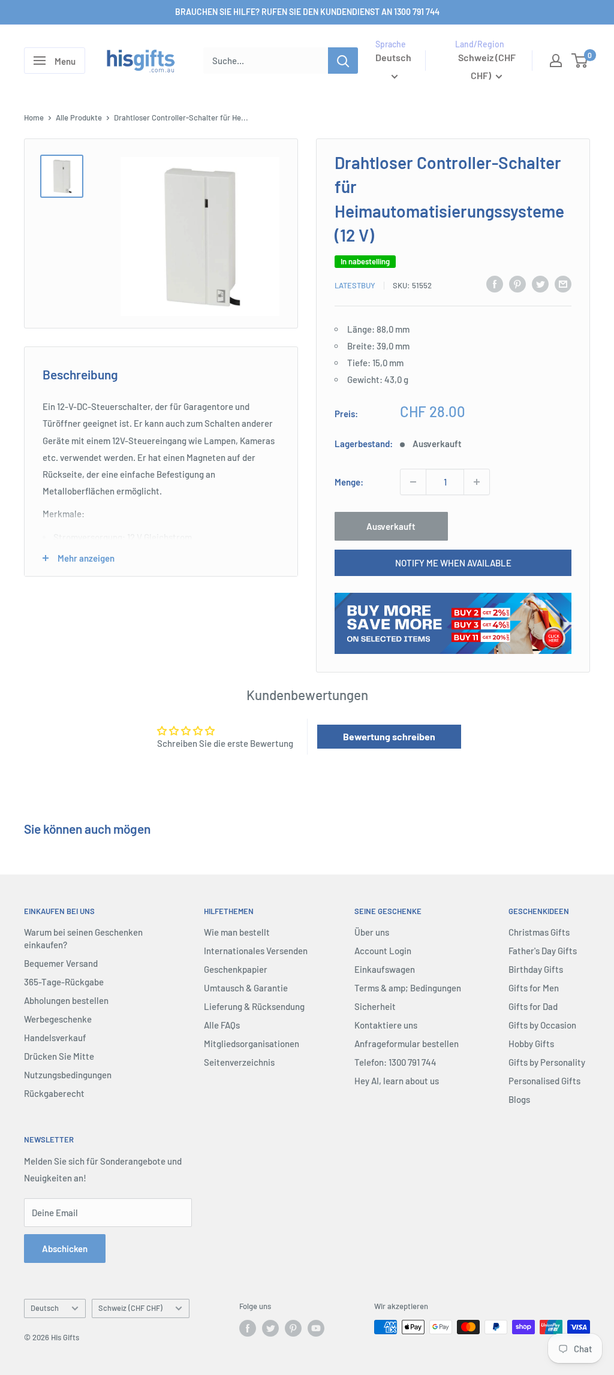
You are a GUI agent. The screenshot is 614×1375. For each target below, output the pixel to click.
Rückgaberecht (54, 1093)
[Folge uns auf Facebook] (247, 1328)
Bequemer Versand (61, 963)
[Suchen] (343, 60)
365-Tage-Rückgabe (64, 981)
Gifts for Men (533, 987)
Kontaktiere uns (385, 1025)
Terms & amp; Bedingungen (407, 987)
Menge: (349, 482)
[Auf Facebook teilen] (494, 284)
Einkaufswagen (384, 969)
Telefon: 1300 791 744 (395, 1062)
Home (34, 117)
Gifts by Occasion (542, 1025)
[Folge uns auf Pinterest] (293, 1328)
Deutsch (45, 1308)
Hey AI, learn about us (396, 1080)
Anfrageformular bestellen (406, 1043)
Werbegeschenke (58, 1019)
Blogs (519, 1099)
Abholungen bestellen (66, 1000)
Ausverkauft (391, 526)
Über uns (371, 932)
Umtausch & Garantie (246, 987)
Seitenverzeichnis (239, 1062)
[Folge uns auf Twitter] (270, 1328)
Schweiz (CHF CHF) (130, 1308)
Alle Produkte (79, 117)
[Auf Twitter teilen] (540, 284)
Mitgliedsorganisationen (251, 1043)
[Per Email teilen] (563, 284)
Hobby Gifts (531, 1043)
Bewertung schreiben (389, 736)
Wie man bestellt (237, 932)
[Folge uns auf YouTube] (316, 1328)
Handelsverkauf (55, 1037)
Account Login (382, 950)
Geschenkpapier (235, 969)
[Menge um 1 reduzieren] (413, 481)
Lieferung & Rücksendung (254, 1006)
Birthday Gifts (535, 969)
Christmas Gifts (539, 932)
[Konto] (556, 60)
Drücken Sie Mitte (59, 1056)
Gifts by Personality (546, 1062)
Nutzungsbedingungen (68, 1074)
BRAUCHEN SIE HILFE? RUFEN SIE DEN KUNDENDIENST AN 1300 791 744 (307, 12)
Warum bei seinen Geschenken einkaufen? (83, 938)
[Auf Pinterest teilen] (517, 284)
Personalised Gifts (544, 1080)
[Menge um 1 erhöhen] (476, 481)
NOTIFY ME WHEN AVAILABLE (453, 562)
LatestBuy (355, 285)
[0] (580, 60)
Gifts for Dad (533, 1006)
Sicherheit (375, 1006)
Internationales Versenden (256, 950)
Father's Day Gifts (542, 950)
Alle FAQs (222, 1025)
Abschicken (65, 1248)
